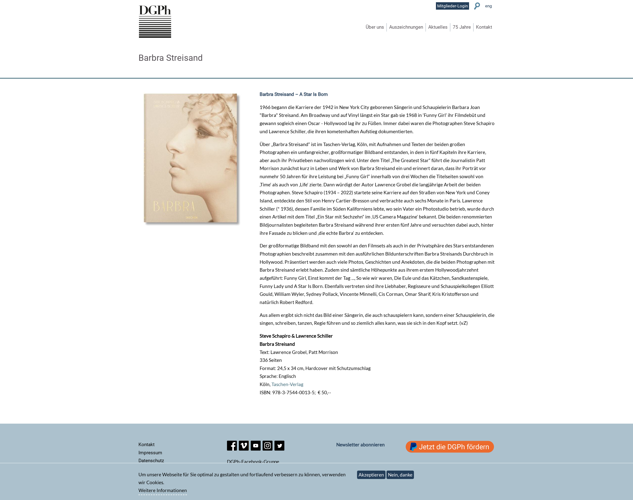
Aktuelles (438, 27)
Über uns (375, 27)
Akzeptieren (371, 475)
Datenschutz (151, 460)
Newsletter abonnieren (360, 444)
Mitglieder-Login (452, 5)
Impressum (150, 453)
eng (488, 5)
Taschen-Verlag (287, 384)
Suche (477, 6)
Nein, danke (400, 475)
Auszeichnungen (406, 27)
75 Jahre (462, 27)
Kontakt (484, 27)
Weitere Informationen (162, 490)
